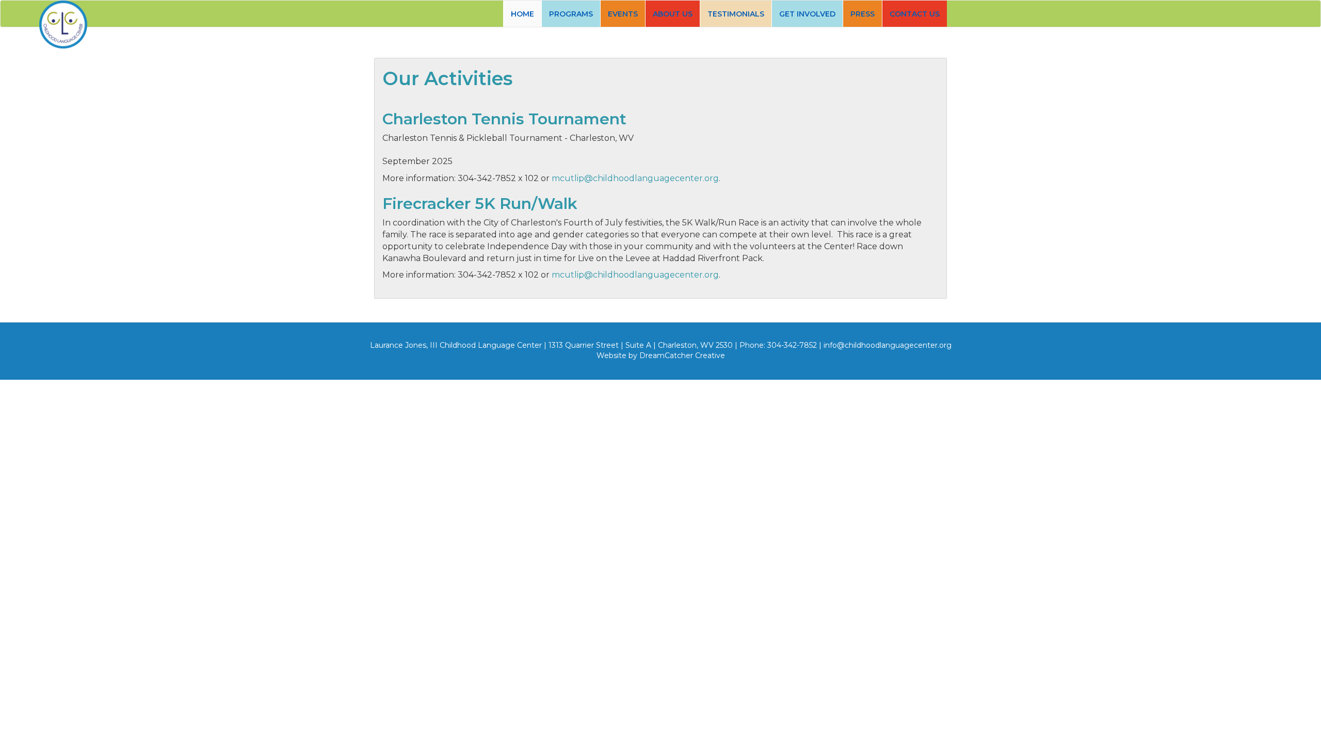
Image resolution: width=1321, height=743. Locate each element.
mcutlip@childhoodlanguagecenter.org (635, 178)
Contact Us (915, 14)
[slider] (660, 48)
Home (522, 14)
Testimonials (735, 14)
